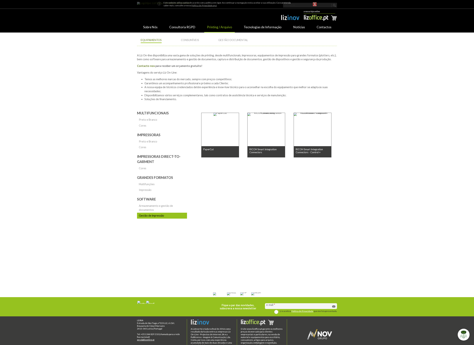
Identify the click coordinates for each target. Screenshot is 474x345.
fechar (315, 4)
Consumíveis (190, 40)
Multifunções (146, 185)
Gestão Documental (233, 40)
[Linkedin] (150, 302)
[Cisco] (218, 293)
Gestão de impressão (150, 215)
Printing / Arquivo (219, 27)
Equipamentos (151, 40)
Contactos (324, 27)
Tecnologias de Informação (262, 27)
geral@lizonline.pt (145, 340)
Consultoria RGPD (182, 27)
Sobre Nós (150, 27)
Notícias (299, 27)
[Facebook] (141, 302)
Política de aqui (204, 5)
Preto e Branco (147, 119)
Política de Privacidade (302, 311)
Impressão (144, 190)
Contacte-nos (146, 65)
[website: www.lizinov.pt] (290, 18)
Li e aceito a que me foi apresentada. (308, 311)
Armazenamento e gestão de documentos (155, 207)
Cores (141, 125)
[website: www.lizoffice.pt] (262, 323)
